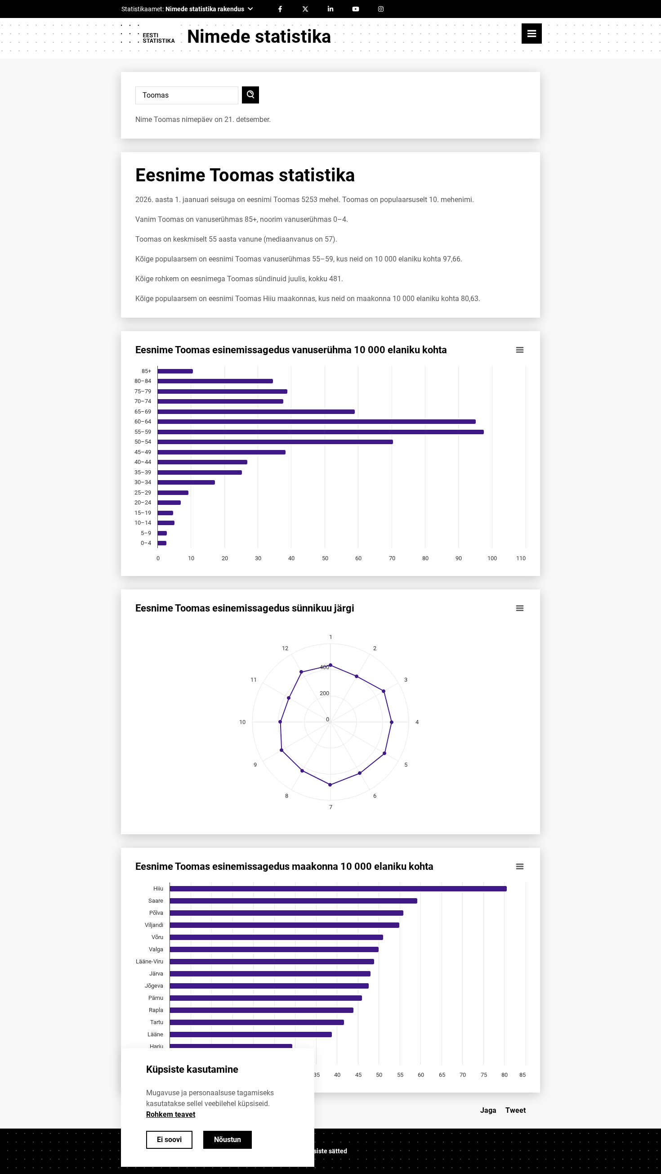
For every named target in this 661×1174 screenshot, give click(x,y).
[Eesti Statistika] (147, 37)
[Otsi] (250, 94)
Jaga (488, 1110)
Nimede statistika (259, 36)
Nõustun (227, 1139)
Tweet (515, 1110)
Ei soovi (169, 1139)
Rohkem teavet (170, 1114)
